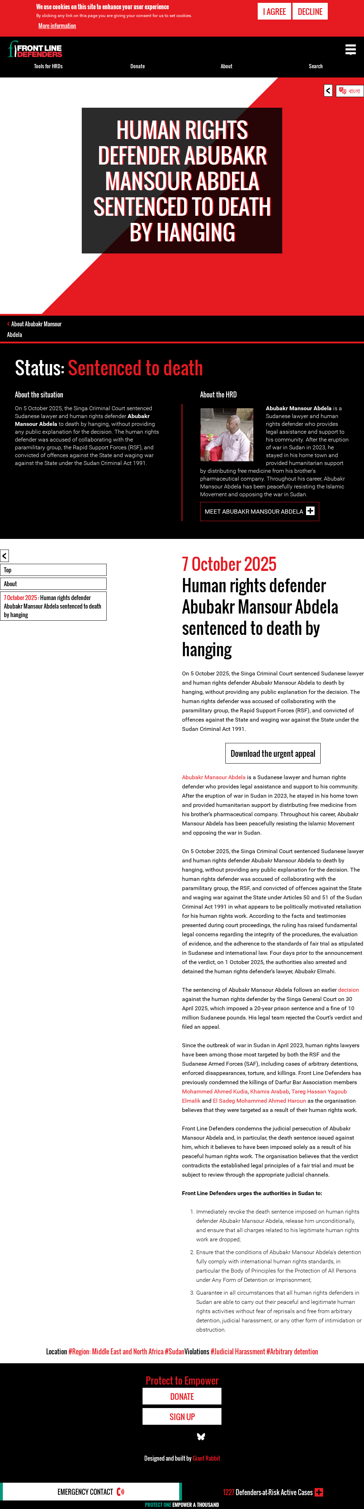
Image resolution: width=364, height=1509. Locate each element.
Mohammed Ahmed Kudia (215, 1091)
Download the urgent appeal (273, 753)
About (10, 583)
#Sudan (174, 1351)
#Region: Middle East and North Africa (116, 1351)
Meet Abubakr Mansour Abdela (254, 511)
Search (316, 66)
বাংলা (354, 90)
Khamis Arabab (269, 1091)
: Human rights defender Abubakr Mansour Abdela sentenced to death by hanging (52, 606)
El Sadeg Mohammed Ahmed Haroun (259, 1100)
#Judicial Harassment (238, 1351)
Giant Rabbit (206, 1458)
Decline (310, 11)
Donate (137, 66)
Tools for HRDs (48, 66)
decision (348, 989)
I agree (274, 11)
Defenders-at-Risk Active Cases (268, 1492)
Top (7, 570)
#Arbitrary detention (292, 1351)
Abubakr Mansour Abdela (214, 777)
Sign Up (182, 1416)
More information (57, 25)
